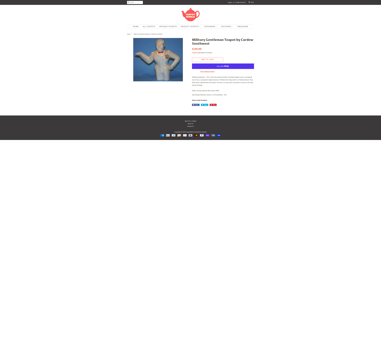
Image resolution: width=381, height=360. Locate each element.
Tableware (242, 26)
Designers (210, 26)
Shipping (195, 53)
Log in (230, 2)
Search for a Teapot (190, 121)
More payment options (207, 71)
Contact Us (190, 126)
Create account (240, 2)
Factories (226, 26)
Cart (252, 2)
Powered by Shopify (200, 132)
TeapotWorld (190, 132)
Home (136, 26)
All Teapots (149, 26)
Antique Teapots (168, 26)
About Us (190, 123)
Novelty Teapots (190, 26)
